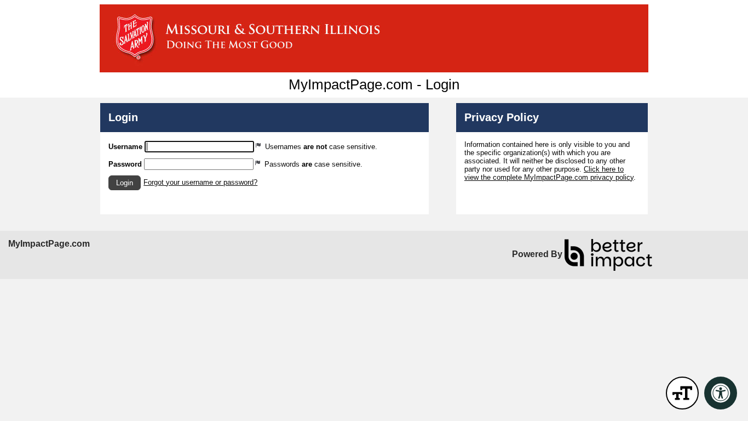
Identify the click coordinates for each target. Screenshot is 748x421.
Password (125, 164)
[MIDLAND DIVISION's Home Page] (374, 38)
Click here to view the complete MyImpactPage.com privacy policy (549, 173)
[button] (124, 182)
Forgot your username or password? (200, 182)
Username (125, 147)
